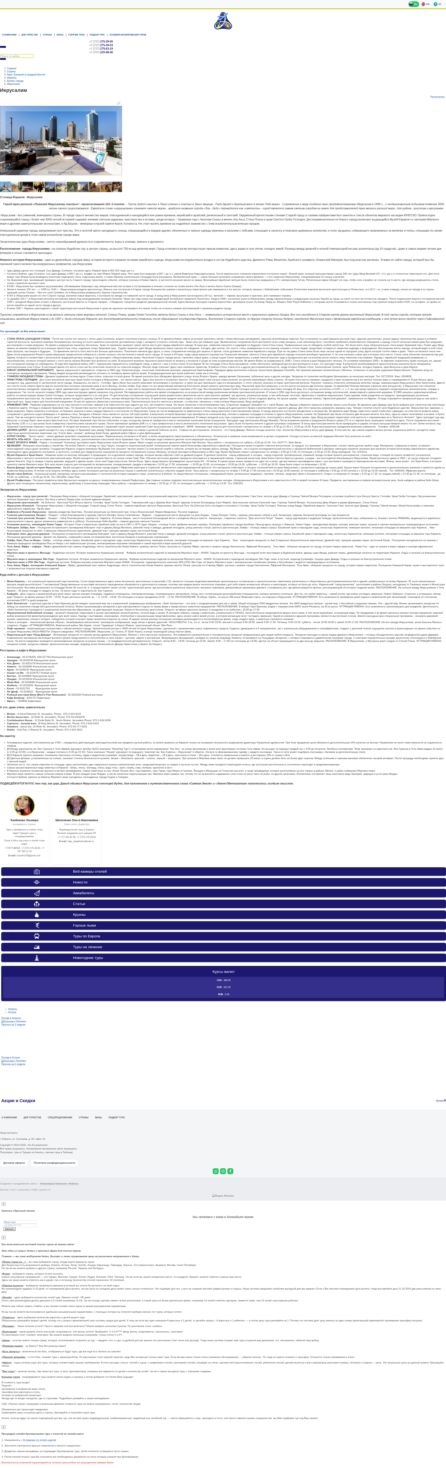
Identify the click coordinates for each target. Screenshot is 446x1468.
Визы (60, 35)
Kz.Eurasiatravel (223, 21)
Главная (11, 68)
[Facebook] (230, 1171)
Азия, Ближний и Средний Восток (26, 74)
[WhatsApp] (216, 1171)
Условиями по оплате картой (39, 1440)
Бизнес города (15, 80)
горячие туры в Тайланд (58, 1152)
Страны (47, 35)
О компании (9, 35)
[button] (119, 103)
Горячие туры (76, 35)
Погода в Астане (10, 1057)
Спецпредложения (60, 1117)
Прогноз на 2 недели (13, 1024)
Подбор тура (97, 35)
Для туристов (29, 35)
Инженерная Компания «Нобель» (59, 1183)
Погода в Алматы (11, 1018)
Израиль (12, 77)
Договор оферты (14, 1162)
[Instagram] (223, 1171)
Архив (440, 1100)
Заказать (9, 1229)
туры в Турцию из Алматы (29, 1152)
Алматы (12, 1008)
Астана (12, 1012)
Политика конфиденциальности (54, 1162)
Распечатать (437, 96)
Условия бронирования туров (128, 35)
